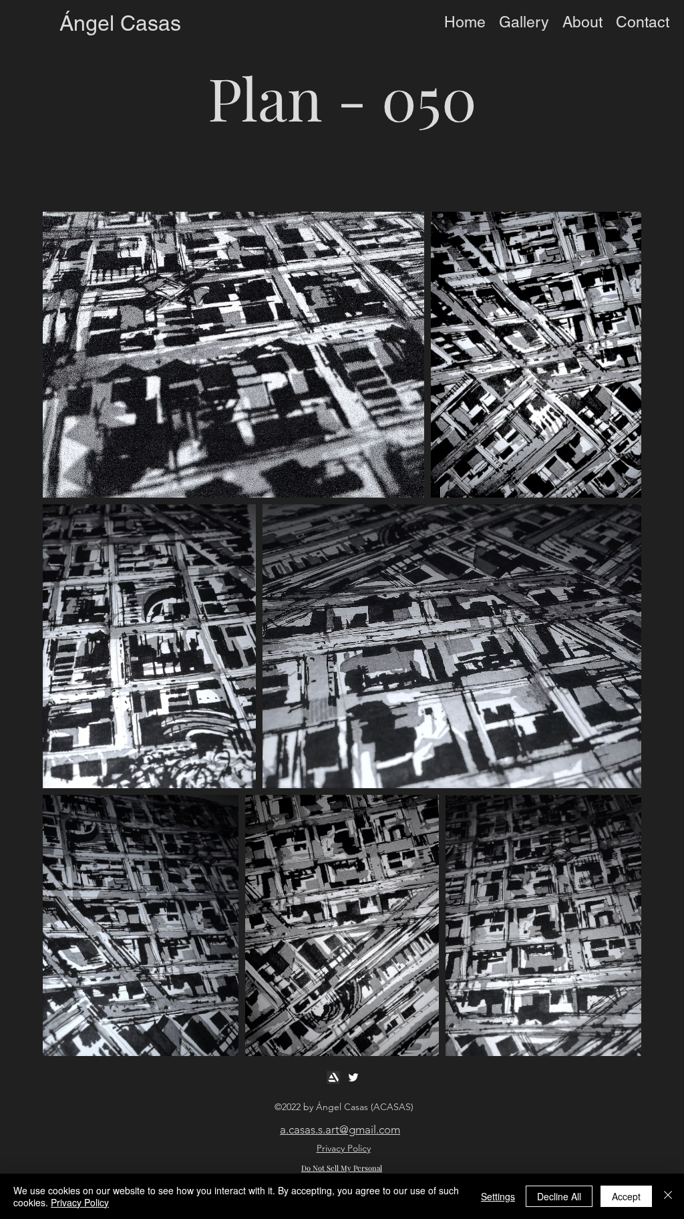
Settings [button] (498, 1196)
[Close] (668, 1196)
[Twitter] (353, 1077)
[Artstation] (333, 1077)
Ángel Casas (120, 23)
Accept (626, 1196)
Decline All (559, 1196)
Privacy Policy (80, 1202)
